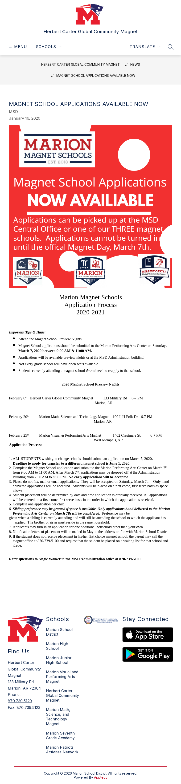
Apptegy (100, 777)
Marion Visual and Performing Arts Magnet (62, 677)
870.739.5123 (28, 707)
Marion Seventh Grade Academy (60, 735)
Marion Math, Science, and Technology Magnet (58, 716)
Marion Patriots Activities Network (62, 749)
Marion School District (59, 632)
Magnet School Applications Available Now (95, 75)
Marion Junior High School (59, 660)
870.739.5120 (20, 701)
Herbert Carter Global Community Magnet (80, 64)
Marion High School (57, 646)
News (135, 64)
